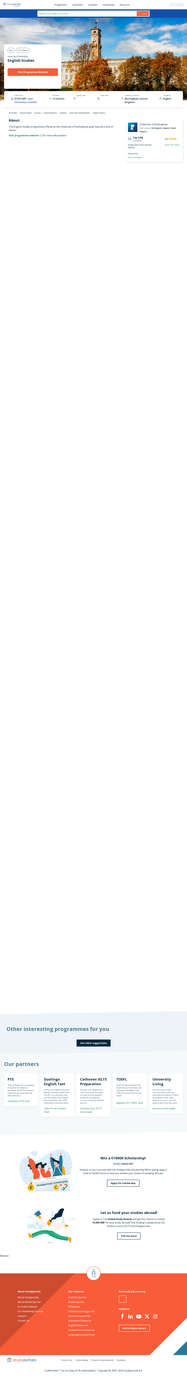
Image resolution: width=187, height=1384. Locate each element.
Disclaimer (121, 1360)
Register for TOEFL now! (129, 1102)
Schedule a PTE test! (149, 420)
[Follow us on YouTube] (138, 1316)
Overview (52, 185)
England (63, 113)
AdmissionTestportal (79, 1320)
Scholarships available (25, 102)
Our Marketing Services (30, 1311)
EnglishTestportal (78, 1325)
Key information (48, 178)
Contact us (23, 1320)
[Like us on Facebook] (122, 1316)
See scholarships (80, 943)
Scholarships (108, 4)
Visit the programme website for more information (117, 264)
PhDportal (74, 1306)
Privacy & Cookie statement (102, 1360)
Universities (77, 4)
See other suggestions (93, 1043)
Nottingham (156, 128)
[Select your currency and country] (122, 1299)
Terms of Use (66, 1360)
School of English (135, 157)
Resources (125, 4)
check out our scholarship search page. (124, 999)
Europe (38, 113)
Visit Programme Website (33, 72)
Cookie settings (82, 1360)
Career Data (50, 199)
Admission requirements (43, 206)
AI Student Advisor (28, 1306)
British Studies (26, 113)
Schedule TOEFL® (151, 403)
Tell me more (129, 1236)
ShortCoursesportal (79, 1316)
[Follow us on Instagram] (155, 1316)
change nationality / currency (84, 759)
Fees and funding (47, 213)
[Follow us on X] (146, 1316)
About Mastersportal (29, 1302)
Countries (92, 4)
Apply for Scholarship (123, 1183)
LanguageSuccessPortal (81, 1334)
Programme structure (45, 192)
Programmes (60, 4)
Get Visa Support (151, 889)
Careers (22, 1316)
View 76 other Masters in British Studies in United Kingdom (99, 555)
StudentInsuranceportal (81, 1330)
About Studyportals (28, 1297)
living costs (79, 821)
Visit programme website (24, 135)
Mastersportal (76, 1302)
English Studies (21, 60)
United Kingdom (50, 113)
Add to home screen (134, 1328)
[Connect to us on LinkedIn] (130, 1316)
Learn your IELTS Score (148, 455)
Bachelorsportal (77, 1297)
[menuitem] (62, 4)
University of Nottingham (18, 56)
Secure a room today (164, 1108)
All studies (13, 113)
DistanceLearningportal (81, 1311)
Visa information (48, 227)
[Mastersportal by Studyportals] (12, 4)
